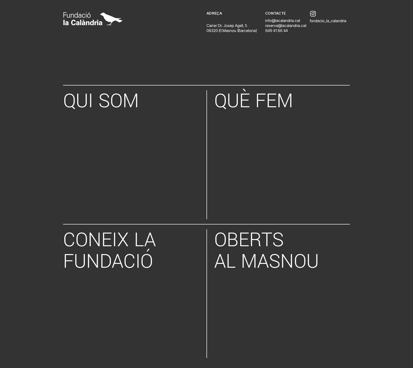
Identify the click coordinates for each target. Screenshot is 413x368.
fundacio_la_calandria (328, 20)
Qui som (101, 101)
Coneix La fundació (109, 250)
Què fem (253, 101)
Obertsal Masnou (266, 250)
